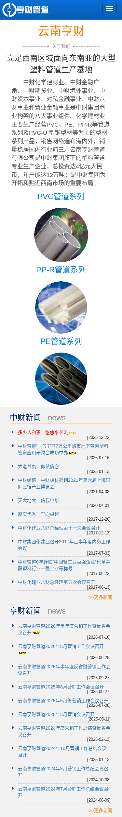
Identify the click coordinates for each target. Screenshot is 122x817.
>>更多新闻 (100, 597)
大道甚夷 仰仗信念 (38, 466)
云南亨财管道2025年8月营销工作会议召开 (61, 686)
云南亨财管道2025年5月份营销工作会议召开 (63, 700)
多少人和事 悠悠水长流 (43, 432)
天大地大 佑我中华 (38, 500)
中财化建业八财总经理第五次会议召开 (56, 582)
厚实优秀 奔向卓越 (38, 514)
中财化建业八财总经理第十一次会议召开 (59, 527)
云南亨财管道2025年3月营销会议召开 (56, 714)
